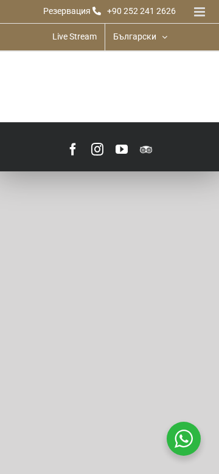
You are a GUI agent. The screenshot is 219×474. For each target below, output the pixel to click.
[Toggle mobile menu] (200, 11)
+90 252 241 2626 (141, 11)
